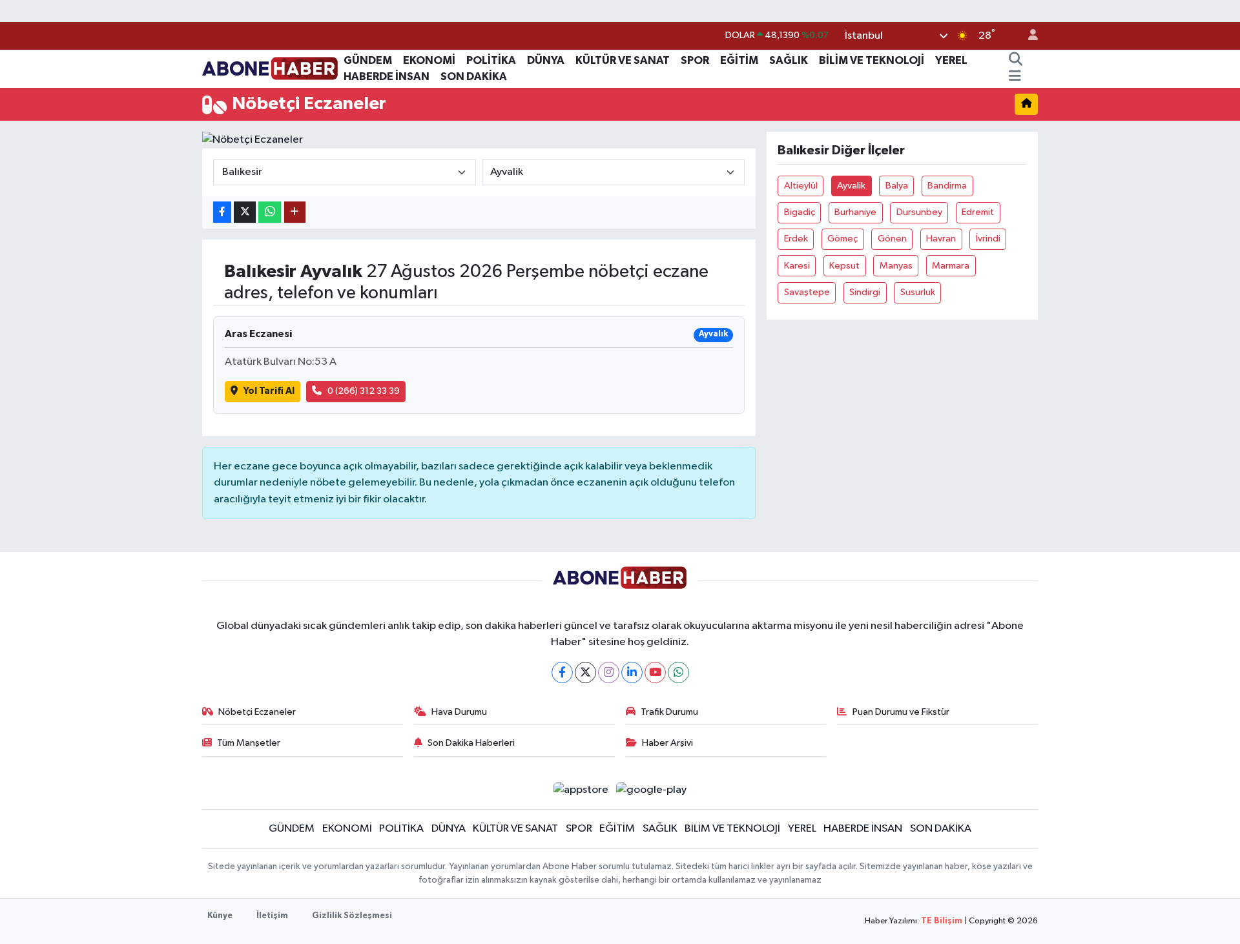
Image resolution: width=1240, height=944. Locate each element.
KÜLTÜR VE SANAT (622, 60)
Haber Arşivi (667, 743)
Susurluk (917, 292)
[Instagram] (608, 672)
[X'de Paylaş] (245, 212)
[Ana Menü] (1015, 76)
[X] (585, 672)
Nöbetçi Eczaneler (257, 712)
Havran (941, 238)
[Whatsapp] (678, 672)
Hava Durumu (459, 712)
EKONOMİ (429, 60)
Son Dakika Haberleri (471, 743)
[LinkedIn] (632, 672)
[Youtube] (655, 672)
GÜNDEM (368, 60)
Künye (219, 916)
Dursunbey (919, 212)
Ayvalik (851, 185)
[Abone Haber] (270, 68)
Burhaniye (855, 212)
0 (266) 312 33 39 (363, 391)
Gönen (892, 238)
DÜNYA (545, 60)
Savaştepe (807, 292)
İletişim (272, 916)
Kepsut (844, 266)
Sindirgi (864, 292)
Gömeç (842, 238)
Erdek (796, 238)
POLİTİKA (491, 60)
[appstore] (580, 790)
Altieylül (801, 185)
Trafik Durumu (669, 712)
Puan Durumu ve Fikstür (900, 712)
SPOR (695, 60)
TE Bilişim (941, 921)
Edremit (978, 212)
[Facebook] (562, 672)
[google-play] (652, 790)
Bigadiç (799, 212)
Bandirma (947, 185)
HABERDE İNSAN (386, 76)
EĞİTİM (739, 60)
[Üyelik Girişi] (1027, 36)
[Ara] (1015, 60)
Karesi (797, 266)
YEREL (951, 60)
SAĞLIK (788, 60)
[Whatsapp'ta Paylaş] (269, 212)
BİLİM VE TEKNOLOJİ (871, 60)
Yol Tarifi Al (268, 391)
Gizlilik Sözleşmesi (352, 916)
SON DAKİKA (473, 76)
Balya (896, 185)
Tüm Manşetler (248, 743)
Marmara (950, 266)
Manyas (896, 266)
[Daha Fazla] (294, 212)
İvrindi (988, 238)
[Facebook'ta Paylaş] (222, 212)
